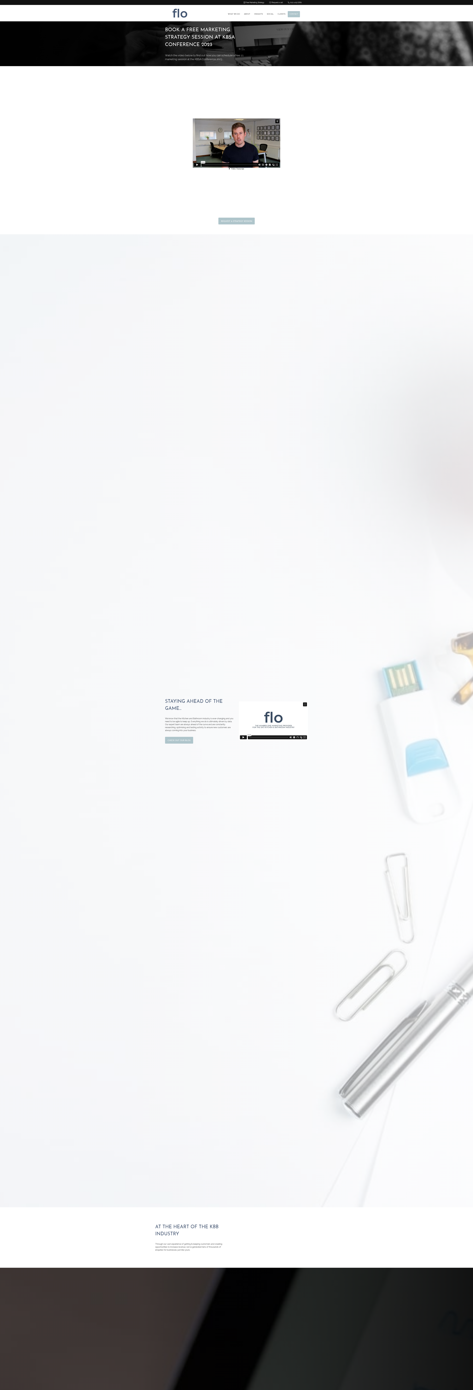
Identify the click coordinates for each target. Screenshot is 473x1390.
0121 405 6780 (296, 2)
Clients (281, 14)
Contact (293, 14)
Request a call (277, 2)
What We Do (234, 14)
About (247, 14)
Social (270, 14)
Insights (258, 14)
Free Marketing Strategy (254, 2)
